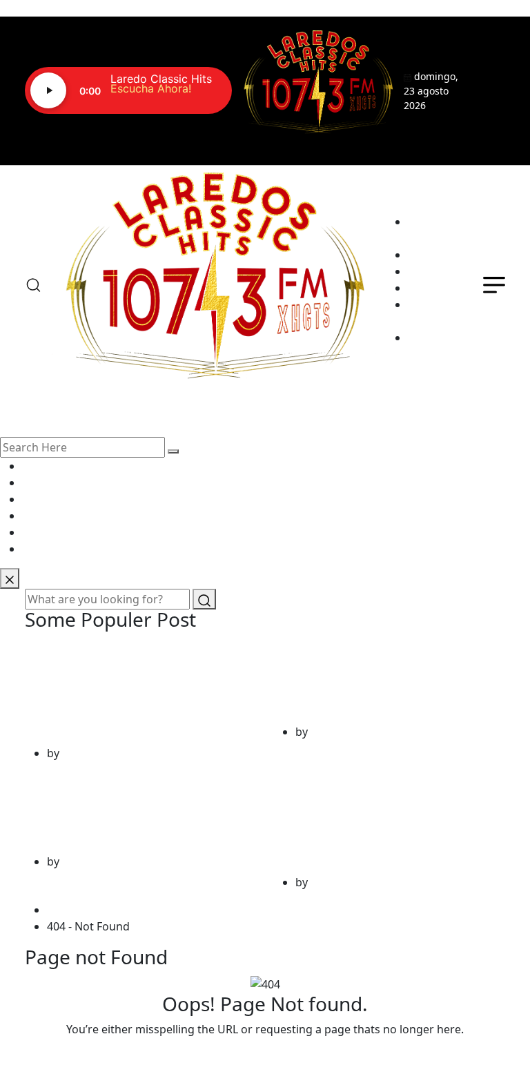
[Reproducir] (48, 90)
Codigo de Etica (434, 329)
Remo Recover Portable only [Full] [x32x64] (388, 680)
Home (65, 909)
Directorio (434, 287)
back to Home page (265, 1056)
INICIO (425, 221)
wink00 (80, 753)
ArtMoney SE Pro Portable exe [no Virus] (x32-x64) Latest (377, 820)
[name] (318, 82)
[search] (173, 451)
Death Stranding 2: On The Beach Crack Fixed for (135, 810)
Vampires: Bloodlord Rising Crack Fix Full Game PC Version (136, 690)
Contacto (431, 304)
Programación (445, 271)
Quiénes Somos (429, 246)
